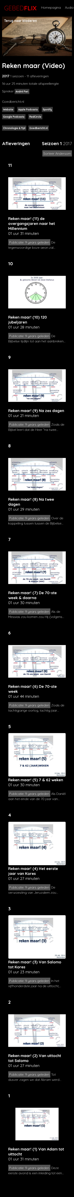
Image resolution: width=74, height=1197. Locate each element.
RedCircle (35, 116)
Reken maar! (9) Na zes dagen (36, 410)
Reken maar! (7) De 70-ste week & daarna (32, 595)
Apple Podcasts (28, 109)
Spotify (47, 109)
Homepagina (51, 7)
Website (8, 109)
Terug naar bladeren (20, 21)
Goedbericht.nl (38, 128)
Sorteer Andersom (57, 153)
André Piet (22, 91)
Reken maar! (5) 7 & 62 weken (35, 779)
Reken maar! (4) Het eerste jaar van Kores (33, 871)
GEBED (19, 8)
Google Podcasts (13, 116)
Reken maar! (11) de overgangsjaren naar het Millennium (31, 223)
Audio (69, 7)
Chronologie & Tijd (14, 128)
